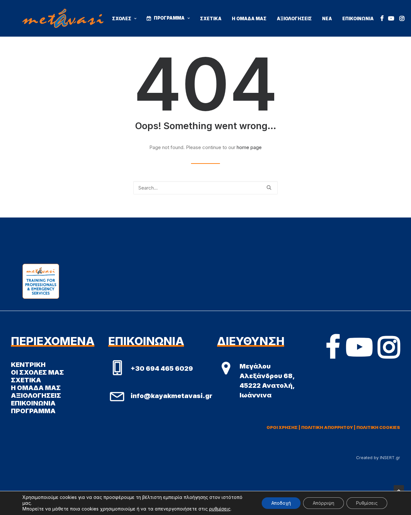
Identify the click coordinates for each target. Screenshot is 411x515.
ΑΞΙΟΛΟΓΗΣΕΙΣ (294, 18)
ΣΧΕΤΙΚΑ (211, 18)
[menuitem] (124, 19)
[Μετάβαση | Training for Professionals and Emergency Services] (62, 18)
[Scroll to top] (399, 490)
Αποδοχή (281, 503)
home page (249, 147)
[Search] (205, 187)
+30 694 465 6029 (162, 368)
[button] (382, 18)
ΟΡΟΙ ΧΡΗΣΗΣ (282, 427)
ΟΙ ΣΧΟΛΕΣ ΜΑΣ (37, 372)
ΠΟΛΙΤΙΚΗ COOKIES (378, 427)
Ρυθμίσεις (367, 503)
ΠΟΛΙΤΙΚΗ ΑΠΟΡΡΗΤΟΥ (327, 427)
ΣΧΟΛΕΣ (121, 18)
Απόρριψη (323, 503)
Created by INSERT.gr (378, 457)
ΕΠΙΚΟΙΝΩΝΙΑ (358, 18)
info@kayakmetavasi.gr (171, 396)
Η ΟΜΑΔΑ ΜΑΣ (249, 18)
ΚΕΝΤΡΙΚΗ (28, 364)
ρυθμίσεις (220, 508)
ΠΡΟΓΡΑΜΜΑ (169, 18)
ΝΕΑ (327, 18)
